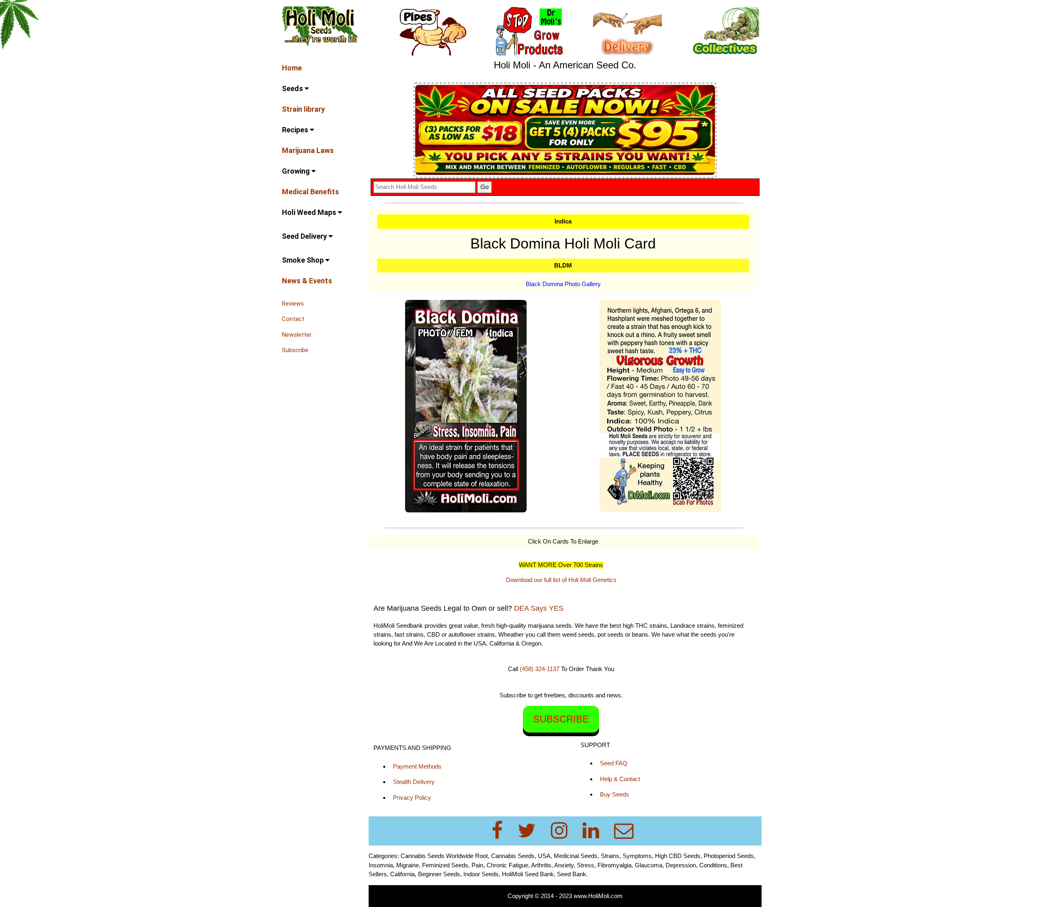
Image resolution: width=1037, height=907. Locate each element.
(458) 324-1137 (539, 668)
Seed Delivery (305, 236)
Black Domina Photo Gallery (563, 283)
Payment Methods (417, 766)
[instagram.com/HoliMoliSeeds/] (564, 830)
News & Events (307, 280)
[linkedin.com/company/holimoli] (596, 830)
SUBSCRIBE (561, 719)
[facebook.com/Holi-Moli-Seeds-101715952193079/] (502, 830)
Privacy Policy (412, 797)
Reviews (293, 303)
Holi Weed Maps (310, 212)
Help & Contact (620, 778)
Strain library (303, 109)
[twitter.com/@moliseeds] (532, 830)
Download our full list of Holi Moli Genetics (561, 579)
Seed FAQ (613, 763)
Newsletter (297, 334)
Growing (297, 171)
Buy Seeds (614, 794)
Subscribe (295, 350)
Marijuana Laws (308, 150)
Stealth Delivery (414, 781)
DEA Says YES (538, 608)
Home (292, 68)
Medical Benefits (310, 191)
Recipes (296, 129)
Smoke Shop (303, 260)
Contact (293, 319)
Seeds (293, 88)
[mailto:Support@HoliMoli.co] (626, 830)
